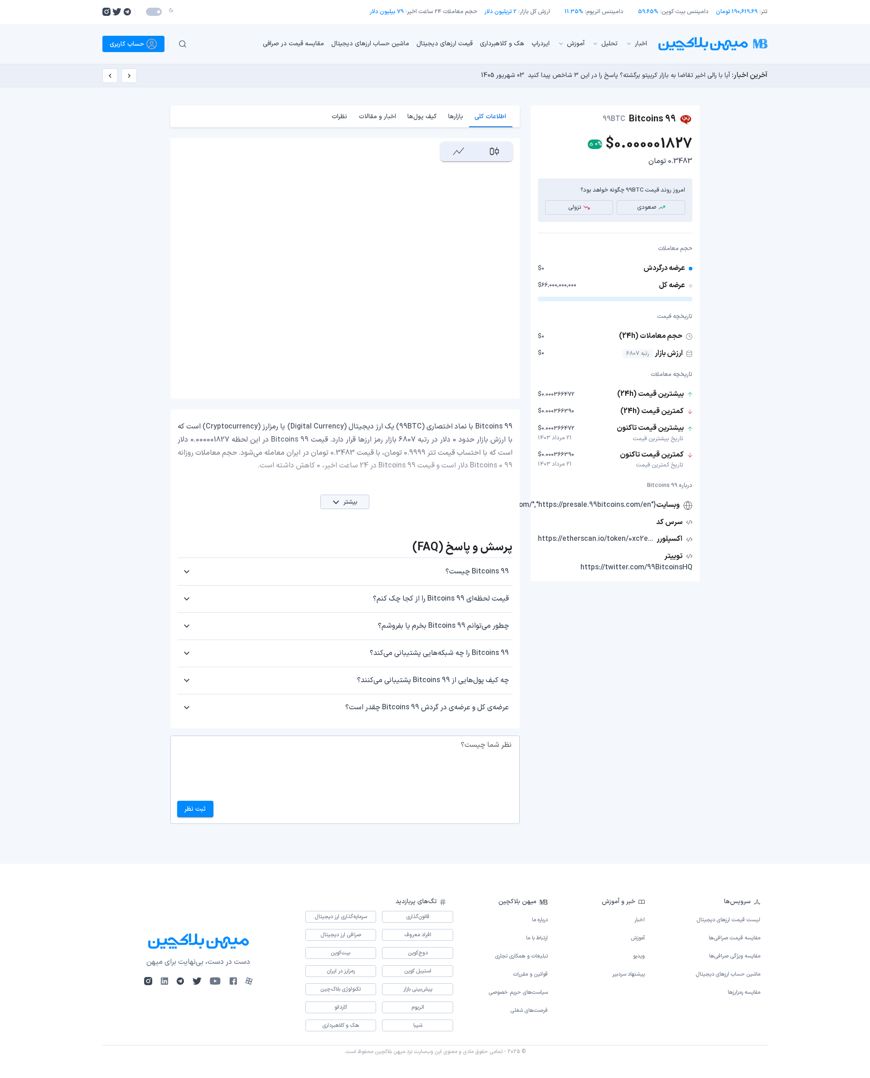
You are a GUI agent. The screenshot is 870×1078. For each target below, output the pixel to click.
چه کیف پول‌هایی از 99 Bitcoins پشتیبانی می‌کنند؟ (433, 680)
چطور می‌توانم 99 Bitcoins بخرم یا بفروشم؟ (443, 626)
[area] (458, 151)
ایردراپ (541, 43)
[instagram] (106, 12)
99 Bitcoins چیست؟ (477, 571)
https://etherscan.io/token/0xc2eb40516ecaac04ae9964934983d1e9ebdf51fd (596, 539)
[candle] (494, 151)
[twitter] (116, 12)
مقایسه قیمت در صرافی (293, 43)
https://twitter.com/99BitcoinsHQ (636, 567)
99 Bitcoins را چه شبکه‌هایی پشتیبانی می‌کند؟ (439, 653)
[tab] (490, 116)
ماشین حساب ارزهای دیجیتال (370, 43)
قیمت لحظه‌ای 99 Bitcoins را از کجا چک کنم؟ (441, 598)
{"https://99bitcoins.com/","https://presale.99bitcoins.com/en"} (552, 505)
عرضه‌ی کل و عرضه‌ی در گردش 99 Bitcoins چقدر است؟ (427, 707)
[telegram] (127, 12)
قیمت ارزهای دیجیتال (444, 43)
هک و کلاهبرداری (502, 43)
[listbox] (425, 44)
